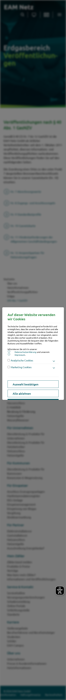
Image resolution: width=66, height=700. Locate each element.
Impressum (20, 354)
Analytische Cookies (22, 360)
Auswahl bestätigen (25, 384)
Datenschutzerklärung (25, 352)
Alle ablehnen (22, 393)
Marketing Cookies (21, 367)
